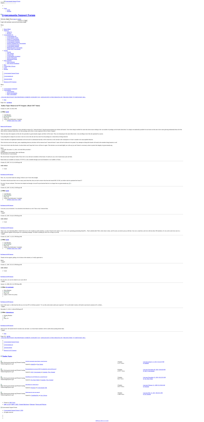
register (19, 19)
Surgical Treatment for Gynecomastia (16, 43)
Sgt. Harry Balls (35, 380)
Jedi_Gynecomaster (36, 372)
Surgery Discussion (12, 57)
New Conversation (11, 94)
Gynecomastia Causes (12, 37)
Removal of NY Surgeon (6, 126)
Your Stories (40, 364)
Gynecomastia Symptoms (13, 42)
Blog (5, 65)
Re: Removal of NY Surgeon (7, 174)
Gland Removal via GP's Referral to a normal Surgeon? (36, 376)
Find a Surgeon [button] (8, 60)
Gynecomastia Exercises (13, 45)
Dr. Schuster (148, 394)
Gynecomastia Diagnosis (13, 40)
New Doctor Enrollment (13, 63)
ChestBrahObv (35, 395)
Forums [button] (6, 50)
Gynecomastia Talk (42, 387)
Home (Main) (7, 29)
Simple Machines (24, 404)
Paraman (33, 387)
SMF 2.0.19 (7, 404)
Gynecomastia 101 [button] (8, 35)
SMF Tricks (12, 402)
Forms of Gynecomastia (13, 39)
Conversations (10, 91)
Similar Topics (7, 356)
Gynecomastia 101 (11, 36)
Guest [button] (5, 8)
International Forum (12, 59)
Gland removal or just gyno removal (33, 392)
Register (9, 11)
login (14, 19)
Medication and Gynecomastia (14, 47)
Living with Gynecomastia (13, 49)
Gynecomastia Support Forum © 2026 (13, 410)
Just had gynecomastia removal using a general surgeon (36, 361)
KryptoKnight (10, 287)
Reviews (9, 33)
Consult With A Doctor (9, 66)
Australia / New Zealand (49, 372)
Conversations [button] (7, 90)
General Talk (10, 55)
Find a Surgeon (11, 62)
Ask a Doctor (10, 53)
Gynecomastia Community (10, 88)
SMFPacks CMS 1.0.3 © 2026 (102, 420)
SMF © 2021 (14, 404)
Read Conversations (12, 93)
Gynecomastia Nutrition (13, 46)
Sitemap (32, 404)
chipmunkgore (10, 312)
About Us (9, 32)
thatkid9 (33, 364)
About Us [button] (6, 30)
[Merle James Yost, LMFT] (14, 120)
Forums (9, 52)
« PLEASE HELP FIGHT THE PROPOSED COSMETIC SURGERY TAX (20, 97)
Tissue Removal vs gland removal (32, 384)
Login (8, 9)
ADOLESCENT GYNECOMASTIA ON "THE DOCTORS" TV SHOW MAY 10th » (63, 97)
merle (7, 112)
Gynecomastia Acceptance (13, 56)
